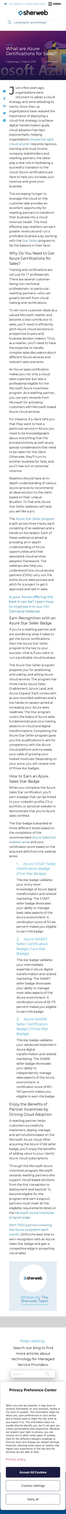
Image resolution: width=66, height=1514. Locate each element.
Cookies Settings (33, 1485)
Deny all (33, 1499)
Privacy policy (15, 1459)
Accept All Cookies (33, 1472)
